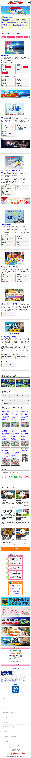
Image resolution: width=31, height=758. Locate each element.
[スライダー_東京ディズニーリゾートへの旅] (15, 10)
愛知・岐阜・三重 (6, 71)
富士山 (3, 37)
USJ (25, 37)
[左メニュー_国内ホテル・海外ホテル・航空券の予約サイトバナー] (15, 641)
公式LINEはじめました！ (8, 404)
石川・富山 (19, 280)
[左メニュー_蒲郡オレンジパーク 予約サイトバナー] (15, 631)
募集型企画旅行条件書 (8, 727)
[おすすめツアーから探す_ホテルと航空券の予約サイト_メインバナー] (14, 328)
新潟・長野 (19, 84)
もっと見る (15, 549)
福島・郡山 (19, 80)
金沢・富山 (5, 84)
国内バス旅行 (19, 37)
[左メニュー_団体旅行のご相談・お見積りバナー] (15, 601)
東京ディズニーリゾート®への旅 (9, 266)
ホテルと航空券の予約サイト (8, 336)
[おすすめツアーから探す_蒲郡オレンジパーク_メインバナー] (14, 295)
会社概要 (5, 731)
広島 (18, 243)
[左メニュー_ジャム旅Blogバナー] (15, 611)
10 (28, 14)
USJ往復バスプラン (6, 225)
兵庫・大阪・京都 (6, 187)
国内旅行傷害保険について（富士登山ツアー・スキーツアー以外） (14, 680)
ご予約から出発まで (16, 586)
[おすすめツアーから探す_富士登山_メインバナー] (14, 47)
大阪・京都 (22, 66)
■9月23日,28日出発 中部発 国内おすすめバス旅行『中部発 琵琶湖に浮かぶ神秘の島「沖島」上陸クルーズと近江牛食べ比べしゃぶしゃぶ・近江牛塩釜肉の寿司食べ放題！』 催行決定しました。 (15, 25)
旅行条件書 (16, 666)
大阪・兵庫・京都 (21, 275)
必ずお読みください (16, 585)
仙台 (4, 243)
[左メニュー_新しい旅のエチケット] (15, 689)
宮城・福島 (5, 280)
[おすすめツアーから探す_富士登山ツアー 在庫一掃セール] (15, 94)
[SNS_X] (4, 476)
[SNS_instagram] (21, 476)
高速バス (5, 698)
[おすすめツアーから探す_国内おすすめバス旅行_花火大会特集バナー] (15, 144)
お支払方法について (16, 588)
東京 (6, 66)
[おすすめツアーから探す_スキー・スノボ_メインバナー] (14, 162)
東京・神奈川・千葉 (7, 126)
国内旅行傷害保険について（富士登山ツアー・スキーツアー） (13, 681)
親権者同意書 (16, 668)
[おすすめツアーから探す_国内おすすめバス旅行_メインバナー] (14, 109)
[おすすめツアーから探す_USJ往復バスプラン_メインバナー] (14, 216)
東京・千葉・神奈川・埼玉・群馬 (8, 238)
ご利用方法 (5, 717)
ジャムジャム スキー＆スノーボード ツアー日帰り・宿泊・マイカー (12, 171)
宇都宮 (4, 80)
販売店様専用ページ (8, 712)
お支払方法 (5, 722)
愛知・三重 (5, 275)
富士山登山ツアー (16, 563)
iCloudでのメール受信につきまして (10, 400)
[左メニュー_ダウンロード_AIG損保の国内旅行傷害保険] (8, 673)
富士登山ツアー (5, 55)
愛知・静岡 (19, 237)
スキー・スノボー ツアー (16, 568)
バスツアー (5, 703)
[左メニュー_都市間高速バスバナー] (15, 621)
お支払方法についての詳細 (15, 661)
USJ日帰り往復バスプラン (16, 572)
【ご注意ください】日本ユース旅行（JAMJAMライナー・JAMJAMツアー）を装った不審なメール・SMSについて (15, 396)
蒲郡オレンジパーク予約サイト (9, 303)
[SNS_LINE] (15, 476)
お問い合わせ (16, 593)
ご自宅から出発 (8, 193)
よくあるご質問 (16, 590)
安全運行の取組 (16, 591)
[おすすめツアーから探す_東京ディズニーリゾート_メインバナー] (14, 258)
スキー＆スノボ (11, 37)
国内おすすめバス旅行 (7, 117)
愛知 (7, 133)
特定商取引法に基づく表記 (9, 736)
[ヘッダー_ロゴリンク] (15, 2)
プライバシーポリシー (8, 707)
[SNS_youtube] (27, 476)
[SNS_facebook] (10, 476)
